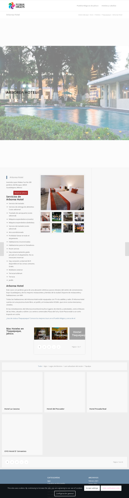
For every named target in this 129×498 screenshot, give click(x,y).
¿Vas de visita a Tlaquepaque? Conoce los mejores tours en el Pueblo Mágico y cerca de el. (41, 318)
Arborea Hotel (13, 14)
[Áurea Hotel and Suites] (127, 249)
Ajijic (49, 481)
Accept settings (92, 488)
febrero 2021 (93, 481)
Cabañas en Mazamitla (56, 483)
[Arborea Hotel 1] (62, 192)
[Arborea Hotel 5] (45, 228)
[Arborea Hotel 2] (56, 216)
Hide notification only (111, 488)
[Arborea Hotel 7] (68, 228)
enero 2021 (93, 483)
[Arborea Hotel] (79, 228)
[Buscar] (120, 5)
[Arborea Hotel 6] (56, 228)
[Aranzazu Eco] (2, 249)
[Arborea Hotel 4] (79, 216)
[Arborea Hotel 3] (68, 216)
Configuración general (65, 493)
